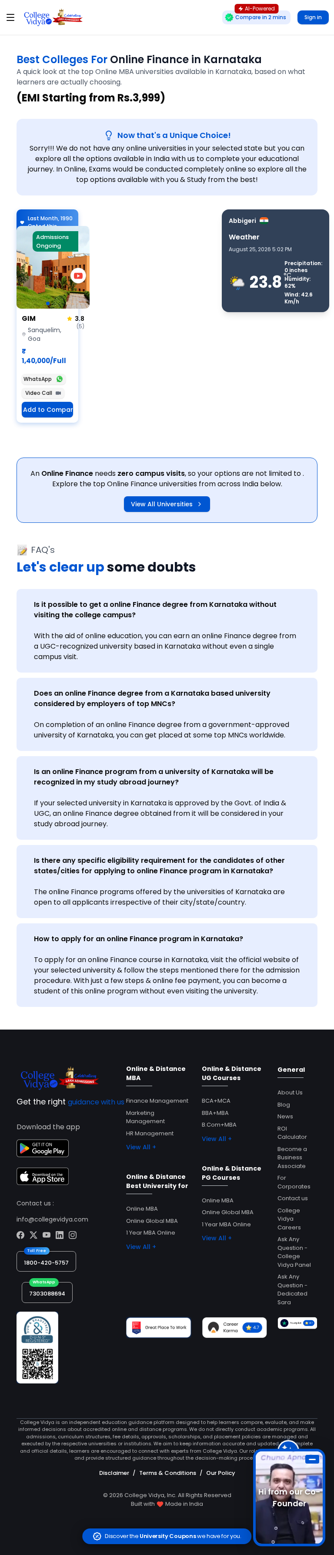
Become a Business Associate (292, 1157)
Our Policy (220, 1473)
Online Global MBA (152, 1221)
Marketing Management (145, 1117)
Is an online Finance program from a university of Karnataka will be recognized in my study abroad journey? (154, 777)
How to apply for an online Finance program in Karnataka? (138, 939)
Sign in (313, 17)
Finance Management (157, 1101)
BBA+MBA (215, 1113)
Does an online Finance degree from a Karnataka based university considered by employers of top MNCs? (152, 698)
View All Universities (162, 504)
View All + (141, 1147)
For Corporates (294, 1182)
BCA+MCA (216, 1101)
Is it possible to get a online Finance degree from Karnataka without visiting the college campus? (155, 609)
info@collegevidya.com (52, 1219)
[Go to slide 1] (48, 303)
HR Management (150, 1133)
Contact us (292, 1198)
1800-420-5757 (46, 1263)
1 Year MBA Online (150, 1233)
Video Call (38, 393)
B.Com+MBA (219, 1125)
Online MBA (142, 1209)
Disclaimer (114, 1473)
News (285, 1116)
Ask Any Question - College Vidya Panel (294, 1252)
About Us (290, 1092)
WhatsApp (37, 379)
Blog (283, 1105)
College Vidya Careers (289, 1219)
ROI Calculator (292, 1132)
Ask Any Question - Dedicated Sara (292, 1289)
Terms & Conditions (167, 1473)
